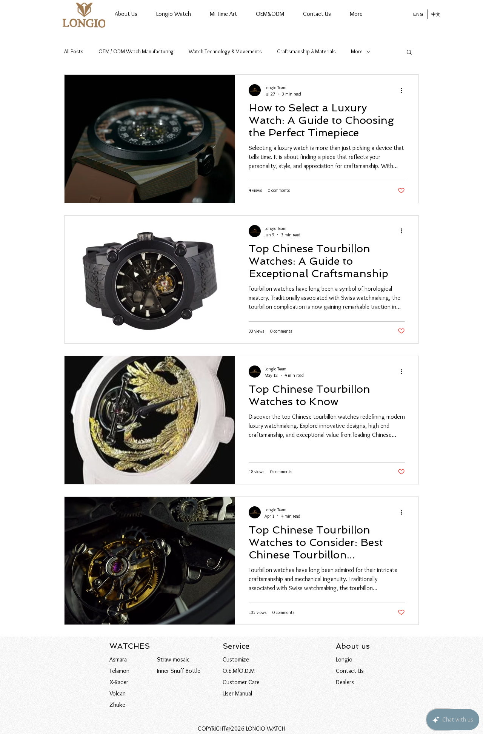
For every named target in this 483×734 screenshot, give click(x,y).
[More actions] (403, 90)
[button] (173, 14)
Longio (344, 659)
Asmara (118, 659)
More (357, 51)
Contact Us (350, 670)
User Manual (237, 693)
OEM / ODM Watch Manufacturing (136, 51)
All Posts (73, 51)
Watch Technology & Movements (225, 51)
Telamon (119, 670)
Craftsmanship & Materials (306, 51)
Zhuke (117, 704)
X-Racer (118, 682)
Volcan (117, 693)
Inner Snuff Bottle (178, 670)
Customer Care (241, 682)
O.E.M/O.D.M (239, 670)
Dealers (345, 682)
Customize (236, 659)
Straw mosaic (173, 659)
